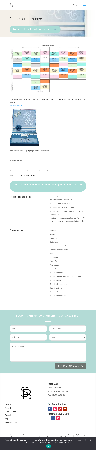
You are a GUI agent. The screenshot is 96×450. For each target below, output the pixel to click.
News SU (53, 261)
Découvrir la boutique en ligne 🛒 (35, 29)
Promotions (54, 269)
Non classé (54, 265)
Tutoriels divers (56, 288)
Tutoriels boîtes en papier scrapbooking (65, 276)
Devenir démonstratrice (59, 250)
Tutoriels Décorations (58, 284)
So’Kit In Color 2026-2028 (60, 203)
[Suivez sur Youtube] (65, 409)
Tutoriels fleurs (56, 292)
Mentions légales (11, 422)
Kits (51, 253)
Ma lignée (54, 257)
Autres (52, 234)
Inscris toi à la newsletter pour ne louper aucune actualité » (48, 186)
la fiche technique (16, 105)
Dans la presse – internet (60, 246)
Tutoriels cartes (56, 280)
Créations (54, 242)
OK (49, 446)
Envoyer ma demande (70, 366)
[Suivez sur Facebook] (50, 409)
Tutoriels (8, 415)
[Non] (93, 443)
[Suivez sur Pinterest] (60, 409)
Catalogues (54, 238)
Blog (6, 419)
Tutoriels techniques (58, 296)
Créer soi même (11, 411)
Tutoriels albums (56, 273)
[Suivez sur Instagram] (55, 409)
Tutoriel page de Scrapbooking (62, 207)
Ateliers (53, 230)
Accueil (8, 408)
